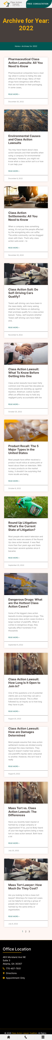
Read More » (13, 94)
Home (17, 46)
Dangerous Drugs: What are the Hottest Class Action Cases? (25, 603)
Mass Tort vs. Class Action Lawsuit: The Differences (22, 811)
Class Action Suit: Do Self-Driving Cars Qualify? (23, 293)
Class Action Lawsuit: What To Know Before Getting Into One (23, 372)
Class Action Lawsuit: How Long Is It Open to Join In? (24, 683)
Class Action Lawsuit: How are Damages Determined (23, 732)
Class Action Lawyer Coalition (24, 1033)
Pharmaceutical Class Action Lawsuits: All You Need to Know (25, 62)
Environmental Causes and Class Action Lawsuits (24, 139)
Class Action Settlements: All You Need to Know (22, 216)
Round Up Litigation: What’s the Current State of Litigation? (22, 526)
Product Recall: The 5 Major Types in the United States (23, 449)
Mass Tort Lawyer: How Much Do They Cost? (25, 886)
